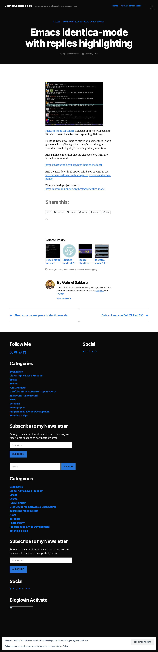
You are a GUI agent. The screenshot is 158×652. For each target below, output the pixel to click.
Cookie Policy (62, 646)
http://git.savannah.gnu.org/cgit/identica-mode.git (73, 165)
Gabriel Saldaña (72, 53)
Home (115, 6)
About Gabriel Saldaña (131, 6)
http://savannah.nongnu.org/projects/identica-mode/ (75, 189)
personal (15, 403)
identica (58, 269)
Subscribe (18, 454)
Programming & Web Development (30, 411)
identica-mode (69, 269)
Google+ (100, 290)
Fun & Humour (18, 387)
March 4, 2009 (91, 53)
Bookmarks (16, 371)
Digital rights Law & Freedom (26, 375)
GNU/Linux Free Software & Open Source (83, 22)
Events (13, 383)
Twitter (60, 294)
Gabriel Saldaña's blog (18, 5)
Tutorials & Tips (19, 415)
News (13, 399)
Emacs (56, 22)
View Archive (64, 298)
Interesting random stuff (24, 395)
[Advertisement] (28, 77)
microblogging (91, 269)
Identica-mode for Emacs (59, 130)
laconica (80, 269)
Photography (17, 407)
